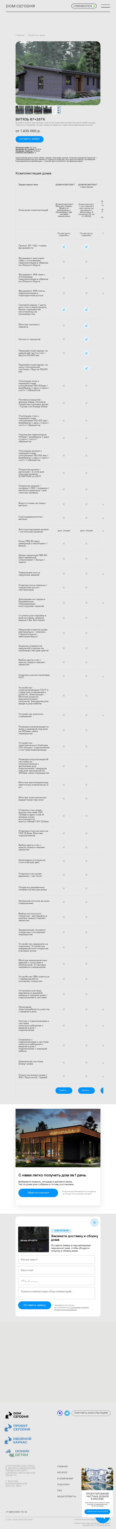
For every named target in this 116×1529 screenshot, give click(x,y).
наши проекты (66, 1497)
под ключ (63, 1485)
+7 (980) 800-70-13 (16, 1512)
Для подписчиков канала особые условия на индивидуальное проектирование (97, 1504)
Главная (20, 35)
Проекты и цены (36, 35)
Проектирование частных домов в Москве (97, 1496)
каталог (62, 1473)
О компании (65, 1479)
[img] (94, 1222)
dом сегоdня (20, 6)
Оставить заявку (35, 1305)
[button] (30, 139)
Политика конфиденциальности (92, 1520)
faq (59, 1491)
